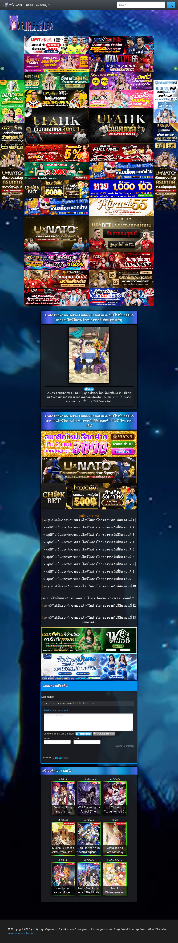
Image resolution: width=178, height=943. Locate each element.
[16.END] (115, 878)
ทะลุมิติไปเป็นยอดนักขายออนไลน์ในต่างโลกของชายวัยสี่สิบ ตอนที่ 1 (89, 520)
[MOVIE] (89, 878)
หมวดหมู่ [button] (42, 5)
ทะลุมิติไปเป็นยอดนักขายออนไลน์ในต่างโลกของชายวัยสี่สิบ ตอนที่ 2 (89, 527)
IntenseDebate (61, 757)
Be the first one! (87, 703)
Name (47, 738)
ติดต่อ (29, 5)
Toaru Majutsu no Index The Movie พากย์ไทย (89, 892)
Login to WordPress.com (104, 734)
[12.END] (115, 798)
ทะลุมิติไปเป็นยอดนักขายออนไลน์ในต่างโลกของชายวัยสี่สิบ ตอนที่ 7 (89, 564)
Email (76, 738)
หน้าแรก (15, 5)
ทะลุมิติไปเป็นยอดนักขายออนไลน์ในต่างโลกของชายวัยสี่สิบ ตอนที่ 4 (89, 542)
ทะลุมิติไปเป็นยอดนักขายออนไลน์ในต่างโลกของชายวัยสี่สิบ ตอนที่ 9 (89, 579)
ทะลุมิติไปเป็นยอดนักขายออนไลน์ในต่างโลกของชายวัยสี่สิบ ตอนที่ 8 (89, 571)
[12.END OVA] (63, 838)
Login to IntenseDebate (83, 734)
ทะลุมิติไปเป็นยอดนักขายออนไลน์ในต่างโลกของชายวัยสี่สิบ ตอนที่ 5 (89, 549)
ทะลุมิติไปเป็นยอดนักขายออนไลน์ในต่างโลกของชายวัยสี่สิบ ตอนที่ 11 (89, 598)
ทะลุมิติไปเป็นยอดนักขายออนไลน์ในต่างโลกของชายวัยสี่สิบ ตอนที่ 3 (89, 534)
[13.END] (63, 798)
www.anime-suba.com (21, 933)
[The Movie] (115, 838)
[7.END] (63, 878)
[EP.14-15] (89, 798)
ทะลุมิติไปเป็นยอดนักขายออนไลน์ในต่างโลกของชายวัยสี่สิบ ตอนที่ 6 (89, 557)
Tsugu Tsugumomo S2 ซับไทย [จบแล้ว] (114, 811)
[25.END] (89, 838)
